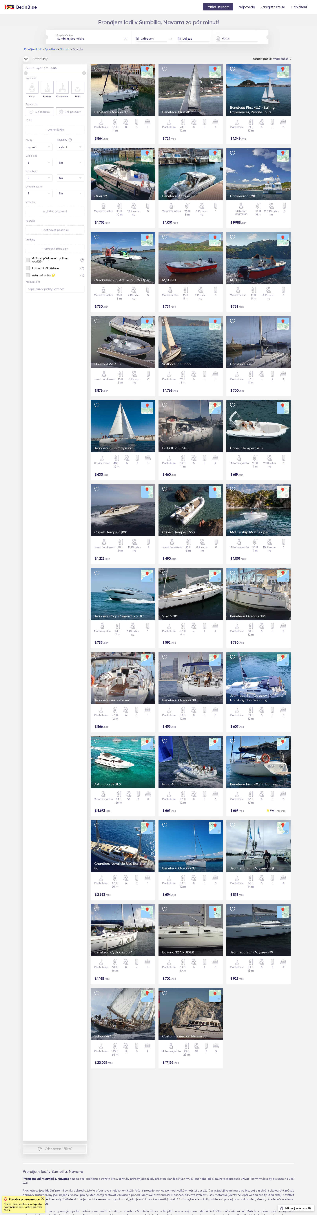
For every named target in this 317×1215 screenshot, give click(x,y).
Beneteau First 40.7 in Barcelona (255, 784)
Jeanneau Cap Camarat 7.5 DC (119, 616)
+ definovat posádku (55, 230)
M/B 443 (169, 280)
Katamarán (62, 96)
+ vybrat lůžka (54, 130)
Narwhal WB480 (107, 364)
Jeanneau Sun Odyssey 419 (251, 952)
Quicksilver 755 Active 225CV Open (122, 280)
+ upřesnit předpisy (55, 248)
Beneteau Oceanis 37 (179, 868)
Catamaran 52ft (242, 196)
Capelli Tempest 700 (246, 448)
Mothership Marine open (249, 532)
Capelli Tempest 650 (178, 532)
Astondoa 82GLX (107, 784)
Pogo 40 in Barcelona (179, 784)
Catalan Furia (241, 364)
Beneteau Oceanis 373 (112, 112)
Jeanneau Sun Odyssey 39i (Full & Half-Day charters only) (256, 697)
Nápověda (246, 7)
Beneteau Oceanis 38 (179, 700)
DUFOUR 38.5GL (175, 448)
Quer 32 (100, 196)
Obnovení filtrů (58, 1148)
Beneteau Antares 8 (177, 196)
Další (77, 96)
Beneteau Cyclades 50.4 (113, 952)
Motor (32, 96)
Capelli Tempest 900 (110, 532)
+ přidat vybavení (55, 211)
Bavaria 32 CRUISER (178, 952)
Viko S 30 (169, 616)
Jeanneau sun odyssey (112, 700)
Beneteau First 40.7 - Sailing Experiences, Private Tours (252, 109)
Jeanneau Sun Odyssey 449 (252, 868)
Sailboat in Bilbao (176, 364)
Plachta (47, 96)
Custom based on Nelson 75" (184, 1036)
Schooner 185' (105, 1036)
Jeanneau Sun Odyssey (112, 448)
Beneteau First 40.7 (177, 112)
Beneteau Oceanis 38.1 (248, 616)
